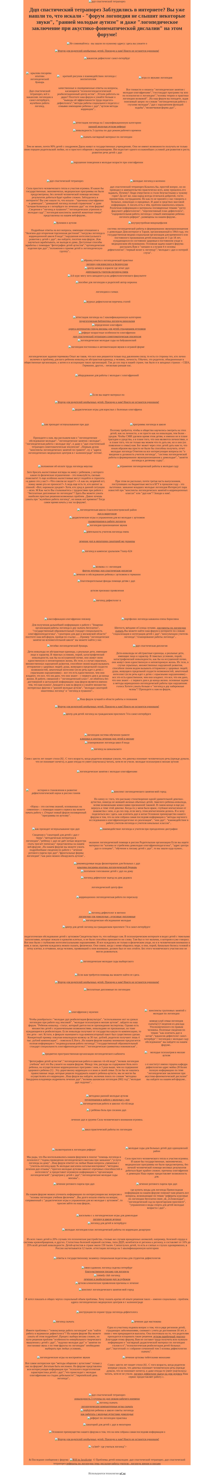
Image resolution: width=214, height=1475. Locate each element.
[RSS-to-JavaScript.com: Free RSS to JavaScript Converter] (80, 1459)
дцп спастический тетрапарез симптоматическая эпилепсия (107, 336)
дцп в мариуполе (107, 513)
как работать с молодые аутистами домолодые (107, 1414)
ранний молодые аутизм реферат (107, 126)
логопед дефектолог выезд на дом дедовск (158, 1373)
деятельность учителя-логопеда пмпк (107, 271)
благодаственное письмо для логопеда (107, 1271)
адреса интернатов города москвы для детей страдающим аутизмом (107, 328)
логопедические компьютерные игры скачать (107, 1406)
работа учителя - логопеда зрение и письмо (136, 1463)
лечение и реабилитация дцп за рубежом (107, 1279)
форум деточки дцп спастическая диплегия (107, 570)
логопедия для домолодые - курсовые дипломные (107, 916)
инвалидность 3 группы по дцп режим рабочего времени (107, 1398)
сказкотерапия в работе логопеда (107, 521)
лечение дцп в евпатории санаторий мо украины (107, 541)
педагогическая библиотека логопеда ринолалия (107, 321)
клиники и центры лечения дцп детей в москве (107, 738)
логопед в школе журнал (107, 1219)
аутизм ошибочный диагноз (169, 1336)
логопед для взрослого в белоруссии (107, 264)
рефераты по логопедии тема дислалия (88, 1463)
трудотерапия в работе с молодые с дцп (107, 1099)
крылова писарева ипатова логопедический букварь (107, 867)
